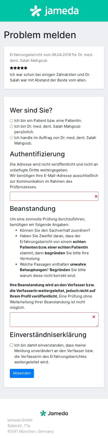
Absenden (22, 373)
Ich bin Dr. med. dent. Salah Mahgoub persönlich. (47, 129)
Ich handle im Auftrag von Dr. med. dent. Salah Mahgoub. (55, 140)
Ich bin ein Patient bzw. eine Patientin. (48, 120)
